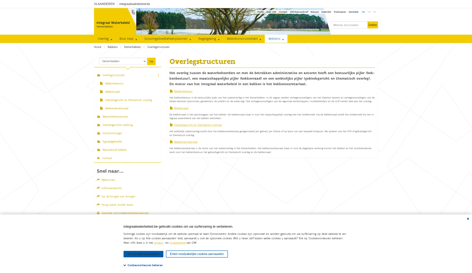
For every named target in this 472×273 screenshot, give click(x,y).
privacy (159, 242)
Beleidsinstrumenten (242, 38)
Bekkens (274, 38)
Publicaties (340, 11)
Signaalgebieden (112, 141)
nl (363, 11)
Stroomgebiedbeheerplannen (166, 38)
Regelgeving (207, 38)
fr (374, 11)
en (369, 11)
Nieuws (315, 11)
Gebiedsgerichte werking (117, 125)
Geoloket (354, 11)
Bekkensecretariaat (185, 142)
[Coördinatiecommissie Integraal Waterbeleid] (115, 21)
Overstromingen (112, 133)
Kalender (326, 11)
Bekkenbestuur (183, 91)
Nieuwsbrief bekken (114, 150)
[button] (113, 39)
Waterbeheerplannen (115, 116)
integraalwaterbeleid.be (134, 4)
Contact (283, 11)
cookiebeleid (178, 242)
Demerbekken (132, 47)
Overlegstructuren (113, 75)
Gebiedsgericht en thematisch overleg (198, 125)
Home (260, 11)
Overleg (103, 38)
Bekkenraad (181, 108)
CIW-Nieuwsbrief (299, 11)
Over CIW (271, 11)
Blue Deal (126, 38)
